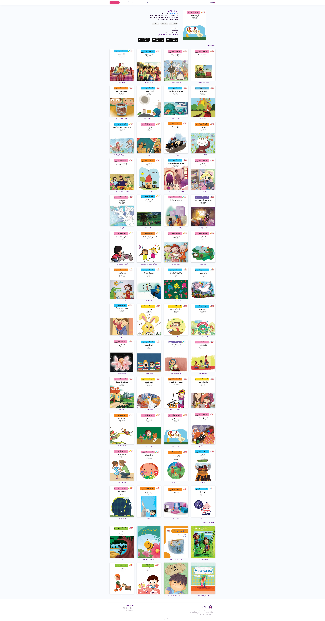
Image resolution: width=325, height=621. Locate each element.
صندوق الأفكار (203, 373)
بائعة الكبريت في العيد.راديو (176, 596)
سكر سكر (203, 410)
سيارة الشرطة (176, 155)
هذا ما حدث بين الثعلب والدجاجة (122, 155)
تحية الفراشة (122, 446)
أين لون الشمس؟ (149, 118)
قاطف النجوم (122, 373)
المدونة (148, 2)
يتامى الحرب (203, 300)
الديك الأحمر (203, 118)
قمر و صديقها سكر (176, 373)
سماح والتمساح (122, 300)
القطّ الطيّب (203, 155)
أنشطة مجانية (125, 2)
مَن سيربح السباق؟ (176, 82)
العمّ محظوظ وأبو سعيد (122, 191)
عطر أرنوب (149, 337)
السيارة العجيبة (203, 337)
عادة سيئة (176, 519)
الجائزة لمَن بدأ (176, 264)
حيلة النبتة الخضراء (203, 82)
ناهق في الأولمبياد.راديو (176, 559)
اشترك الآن (114, 2)
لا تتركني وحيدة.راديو (203, 596)
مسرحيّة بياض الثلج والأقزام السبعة (203, 228)
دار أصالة (173, 28)
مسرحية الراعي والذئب (176, 118)
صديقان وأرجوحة (203, 559)
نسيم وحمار (149, 519)
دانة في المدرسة (149, 82)
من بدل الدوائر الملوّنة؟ (176, 337)
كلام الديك (203, 264)
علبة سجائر (203, 519)
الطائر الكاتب (149, 410)
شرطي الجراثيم (149, 482)
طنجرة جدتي (121, 82)
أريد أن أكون (149, 446)
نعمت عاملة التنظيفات (176, 410)
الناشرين (135, 2)
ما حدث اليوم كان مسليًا (122, 337)
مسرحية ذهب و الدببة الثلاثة (176, 191)
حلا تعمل (203, 191)
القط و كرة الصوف (203, 446)
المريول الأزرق (122, 482)
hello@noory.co (130, 610)
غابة (122, 559)
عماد (122, 596)
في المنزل (149, 191)
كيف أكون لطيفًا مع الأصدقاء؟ (149, 264)
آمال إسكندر (172, 13)
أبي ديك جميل (176, 446)
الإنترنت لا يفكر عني (149, 300)
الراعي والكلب (176, 482)
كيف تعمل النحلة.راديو (149, 559)
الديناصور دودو (122, 519)
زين (149, 596)
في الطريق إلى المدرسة (176, 228)
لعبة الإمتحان (149, 373)
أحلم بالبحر (122, 228)
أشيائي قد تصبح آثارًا (122, 264)
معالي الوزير (203, 482)
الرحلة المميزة (149, 228)
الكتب (141, 2)
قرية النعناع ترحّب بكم (122, 410)
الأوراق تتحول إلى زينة (176, 300)
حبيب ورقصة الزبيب (122, 118)
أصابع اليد (149, 155)
